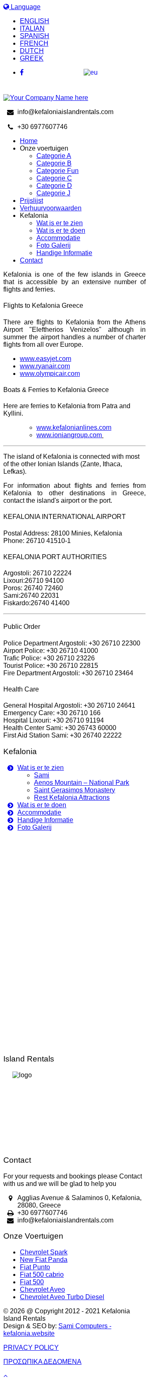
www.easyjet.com (45, 358)
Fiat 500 (32, 1282)
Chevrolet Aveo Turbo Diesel (62, 1296)
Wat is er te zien (59, 222)
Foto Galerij (53, 245)
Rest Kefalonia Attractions (72, 797)
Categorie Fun (57, 170)
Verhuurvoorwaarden (51, 208)
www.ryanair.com (45, 366)
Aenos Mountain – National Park (81, 782)
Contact (31, 260)
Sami (41, 775)
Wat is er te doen (60, 230)
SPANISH (34, 35)
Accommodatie (58, 237)
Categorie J (53, 193)
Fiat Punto (35, 1267)
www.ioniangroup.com (69, 434)
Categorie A (53, 155)
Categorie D (54, 185)
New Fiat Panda (43, 1259)
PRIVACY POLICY (31, 1347)
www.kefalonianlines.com (73, 427)
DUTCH (32, 50)
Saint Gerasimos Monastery (74, 790)
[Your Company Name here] (45, 97)
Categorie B (54, 163)
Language (25, 6)
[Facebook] (83, 72)
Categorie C (54, 178)
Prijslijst (31, 200)
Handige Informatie (64, 252)
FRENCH (34, 43)
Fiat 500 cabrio (42, 1274)
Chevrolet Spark (43, 1252)
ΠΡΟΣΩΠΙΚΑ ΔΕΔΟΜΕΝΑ (42, 1361)
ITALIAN (32, 28)
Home (29, 140)
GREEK (31, 58)
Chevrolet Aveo (42, 1289)
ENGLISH (34, 20)
